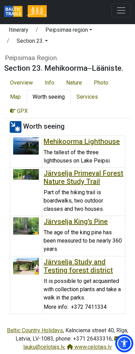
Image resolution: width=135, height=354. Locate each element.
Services (87, 97)
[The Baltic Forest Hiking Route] (37, 12)
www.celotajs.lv (92, 347)
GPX (22, 111)
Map (15, 97)
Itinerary (18, 30)
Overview (21, 82)
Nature (74, 82)
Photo (101, 82)
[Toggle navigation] (121, 10)
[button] (69, 31)
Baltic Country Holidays (35, 330)
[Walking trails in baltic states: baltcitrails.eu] (16, 12)
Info (49, 82)
